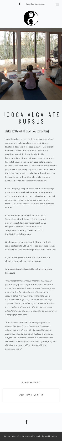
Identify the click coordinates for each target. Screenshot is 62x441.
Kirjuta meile (31, 395)
